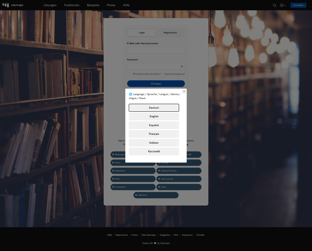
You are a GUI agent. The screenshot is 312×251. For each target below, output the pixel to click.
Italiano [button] (154, 143)
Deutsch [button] (154, 108)
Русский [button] (154, 151)
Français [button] (154, 134)
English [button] (154, 116)
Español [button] (154, 125)
